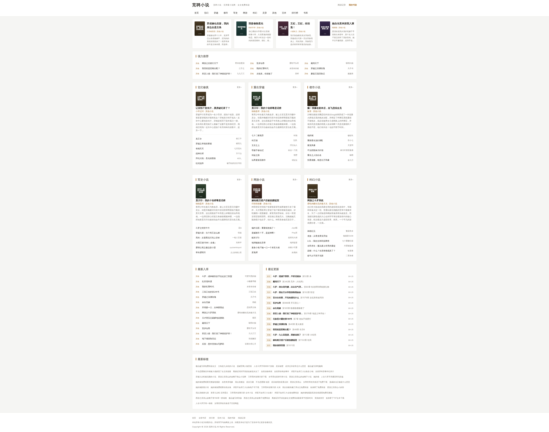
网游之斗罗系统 (315, 200)
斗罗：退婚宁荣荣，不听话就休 (287, 276)
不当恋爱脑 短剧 (262, 382)
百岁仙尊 (260, 63)
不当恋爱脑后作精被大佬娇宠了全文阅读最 (213, 371)
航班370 (255, 237)
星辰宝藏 (250, 382)
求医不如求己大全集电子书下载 (246, 387)
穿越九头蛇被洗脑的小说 (206, 377)
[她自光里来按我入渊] (325, 28)
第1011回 (290, 345)
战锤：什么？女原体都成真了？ (321, 250)
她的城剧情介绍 (202, 387)
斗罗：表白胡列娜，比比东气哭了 (288, 287)
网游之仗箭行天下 (210, 63)
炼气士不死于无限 (315, 255)
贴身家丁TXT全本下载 (335, 398)
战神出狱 (200, 153)
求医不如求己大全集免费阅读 (286, 393)
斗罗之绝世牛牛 (203, 228)
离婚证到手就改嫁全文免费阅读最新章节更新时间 (292, 398)
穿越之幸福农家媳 (204, 143)
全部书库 (202, 418)
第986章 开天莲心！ (291, 303)
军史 (235, 12)
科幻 (255, 12)
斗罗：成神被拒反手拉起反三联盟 (217, 276)
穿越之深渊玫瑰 (318, 68)
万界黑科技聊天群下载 (257, 377)
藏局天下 (315, 63)
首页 (196, 12)
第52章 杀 (306, 276)
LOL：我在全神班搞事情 (318, 241)
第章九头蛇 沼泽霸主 (219, 393)
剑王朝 (255, 140)
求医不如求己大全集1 (263, 393)
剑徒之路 (256, 155)
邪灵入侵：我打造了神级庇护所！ (217, 73)
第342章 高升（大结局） (293, 281)
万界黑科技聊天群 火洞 (270, 387)
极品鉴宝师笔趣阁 (315, 366)
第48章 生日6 (298, 329)
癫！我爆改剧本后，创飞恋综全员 (324, 108)
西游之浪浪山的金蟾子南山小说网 (232, 377)
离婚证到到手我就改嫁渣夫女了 (246, 371)
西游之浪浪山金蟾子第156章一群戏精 (211, 398)
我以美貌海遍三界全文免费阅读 (295, 387)
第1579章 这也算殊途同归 (312, 297)
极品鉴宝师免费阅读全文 (206, 366)
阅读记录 (342, 5)
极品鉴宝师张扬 (235, 398)
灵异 (264, 12)
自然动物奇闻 (266, 371)
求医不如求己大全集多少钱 (302, 371)
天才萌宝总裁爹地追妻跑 (213, 318)
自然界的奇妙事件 (281, 371)
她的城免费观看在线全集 (221, 387)
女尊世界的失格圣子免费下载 (315, 382)
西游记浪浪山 (295, 382)
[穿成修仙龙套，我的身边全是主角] (200, 28)
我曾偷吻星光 (256, 23)
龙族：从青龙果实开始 (317, 236)
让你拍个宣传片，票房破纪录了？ (213, 108)
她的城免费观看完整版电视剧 (208, 382)
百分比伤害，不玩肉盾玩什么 (286, 297)
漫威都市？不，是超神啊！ (264, 233)
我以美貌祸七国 (202, 393)
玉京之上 (256, 145)
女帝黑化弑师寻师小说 (278, 377)
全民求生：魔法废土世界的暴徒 (321, 246)
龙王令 (199, 138)
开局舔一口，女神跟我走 (213, 307)
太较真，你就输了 (264, 73)
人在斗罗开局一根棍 (204, 403)
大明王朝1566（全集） (206, 242)
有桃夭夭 (200, 148)
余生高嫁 (206, 302)
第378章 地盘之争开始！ (315, 313)
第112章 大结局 (309, 334)
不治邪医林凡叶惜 (315, 150)
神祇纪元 (311, 231)
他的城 (310, 135)
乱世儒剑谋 (207, 281)
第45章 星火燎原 (296, 324)
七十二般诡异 (258, 135)
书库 (306, 12)
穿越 (216, 12)
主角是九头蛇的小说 (226, 366)
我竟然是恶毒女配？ (211, 68)
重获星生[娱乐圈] (315, 140)
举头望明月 (201, 252)
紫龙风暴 (311, 145)
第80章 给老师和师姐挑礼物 (316, 287)
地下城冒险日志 (209, 338)
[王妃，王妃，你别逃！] (283, 28)
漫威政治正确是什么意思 (339, 382)
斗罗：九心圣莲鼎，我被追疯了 (287, 334)
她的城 (316, 377)
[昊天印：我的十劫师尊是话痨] (257, 99)
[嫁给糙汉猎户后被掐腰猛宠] (257, 191)
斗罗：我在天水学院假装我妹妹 (287, 292)
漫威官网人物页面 (244, 366)
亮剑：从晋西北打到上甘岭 (208, 237)
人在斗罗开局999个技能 (264, 366)
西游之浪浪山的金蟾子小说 (300, 377)
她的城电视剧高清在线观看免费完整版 (316, 393)
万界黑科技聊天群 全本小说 (241, 393)
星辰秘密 (279, 366)
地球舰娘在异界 (259, 242)
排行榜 (295, 12)
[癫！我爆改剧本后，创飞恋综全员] (312, 99)
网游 (245, 12)
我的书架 (353, 5)
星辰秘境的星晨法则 (279, 382)
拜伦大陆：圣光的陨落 (206, 158)
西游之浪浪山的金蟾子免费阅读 (257, 398)
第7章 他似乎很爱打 (302, 319)
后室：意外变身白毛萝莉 (213, 344)
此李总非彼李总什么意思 (295, 366)
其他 (274, 12)
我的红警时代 (262, 68)
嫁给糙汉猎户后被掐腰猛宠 (265, 200)
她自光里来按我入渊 (343, 23)
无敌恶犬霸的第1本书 (282, 319)
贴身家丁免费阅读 (317, 387)
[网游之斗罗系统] (312, 191)
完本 (284, 12)
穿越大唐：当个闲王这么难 (208, 233)
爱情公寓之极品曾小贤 (206, 247)
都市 (226, 12)
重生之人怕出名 (314, 155)
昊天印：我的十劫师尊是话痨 (266, 108)
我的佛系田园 (279, 345)
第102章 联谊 (308, 292)
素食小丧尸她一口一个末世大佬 (266, 247)
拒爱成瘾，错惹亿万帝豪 (318, 160)
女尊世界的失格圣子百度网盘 (226, 403)
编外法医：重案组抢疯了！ (264, 228)
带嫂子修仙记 (258, 150)
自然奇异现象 (227, 382)
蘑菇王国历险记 (318, 73)
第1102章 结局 (304, 340)
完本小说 (221, 418)
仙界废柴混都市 (259, 160)
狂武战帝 (200, 163)
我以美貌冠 (239, 382)
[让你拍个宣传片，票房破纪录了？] (201, 99)
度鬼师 (255, 252)
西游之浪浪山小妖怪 (335, 387)
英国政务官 (319, 398)
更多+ (239, 87)
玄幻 (206, 12)
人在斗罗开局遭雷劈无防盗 (332, 377)
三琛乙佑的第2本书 (210, 292)
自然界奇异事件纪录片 (324, 371)
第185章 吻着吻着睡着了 (293, 308)
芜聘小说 (200, 5)
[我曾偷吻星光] (241, 28)
